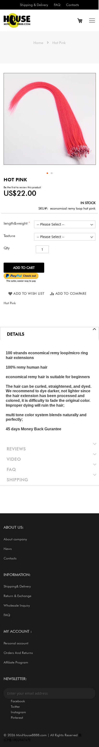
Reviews (16, 448)
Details (16, 334)
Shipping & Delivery (34, 5)
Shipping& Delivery (17, 586)
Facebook (18, 701)
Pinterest (17, 717)
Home (38, 43)
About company (15, 539)
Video (14, 459)
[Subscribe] (90, 693)
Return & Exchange (17, 596)
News (8, 549)
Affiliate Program (16, 662)
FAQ (57, 5)
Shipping (17, 479)
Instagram (18, 712)
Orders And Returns (18, 653)
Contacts (72, 5)
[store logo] (27, 20)
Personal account (16, 643)
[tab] (49, 333)
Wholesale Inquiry (17, 605)
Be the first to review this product (22, 187)
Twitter (15, 706)
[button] (47, 173)
